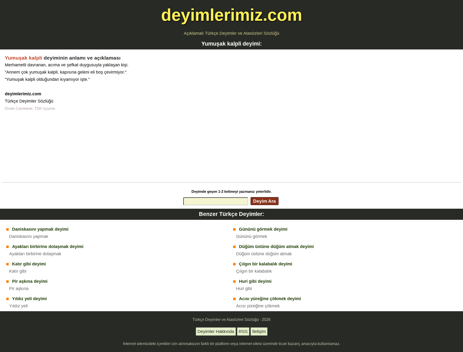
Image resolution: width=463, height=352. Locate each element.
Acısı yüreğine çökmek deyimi (270, 298)
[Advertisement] (231, 146)
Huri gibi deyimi (255, 281)
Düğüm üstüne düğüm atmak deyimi (276, 246)
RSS (243, 331)
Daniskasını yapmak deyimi (40, 229)
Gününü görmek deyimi (263, 229)
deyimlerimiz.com (231, 14)
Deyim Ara (264, 201)
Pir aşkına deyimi (30, 281)
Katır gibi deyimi (29, 264)
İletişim (259, 331)
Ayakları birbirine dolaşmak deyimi (47, 246)
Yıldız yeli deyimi (29, 298)
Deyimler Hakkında (215, 331)
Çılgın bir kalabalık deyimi (265, 264)
